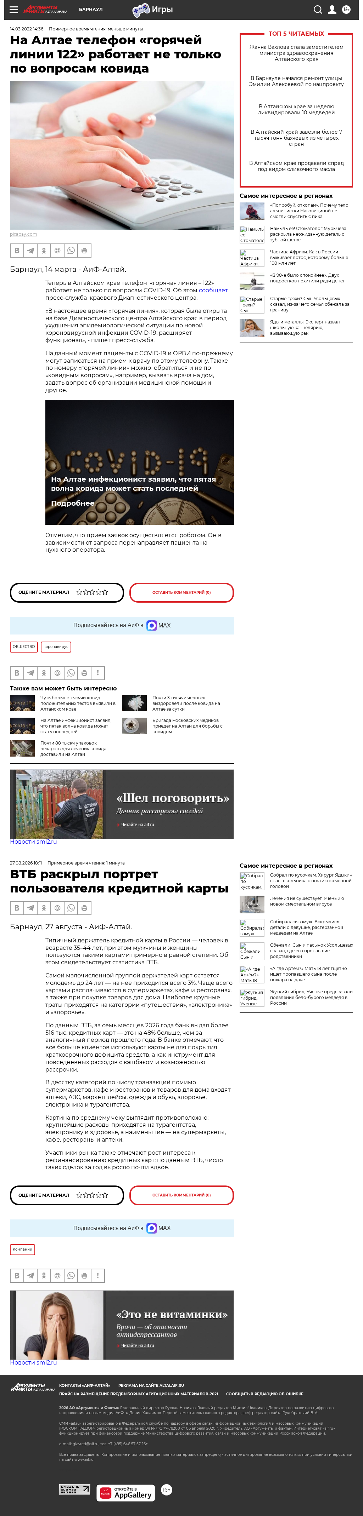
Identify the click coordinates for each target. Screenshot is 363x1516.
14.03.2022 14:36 (26, 28)
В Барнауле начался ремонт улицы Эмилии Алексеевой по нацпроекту (296, 81)
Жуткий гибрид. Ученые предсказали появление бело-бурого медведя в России (311, 997)
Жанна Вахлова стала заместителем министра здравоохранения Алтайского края (297, 53)
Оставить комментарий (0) (181, 592)
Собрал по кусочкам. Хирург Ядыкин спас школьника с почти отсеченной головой (311, 880)
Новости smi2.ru (33, 841)
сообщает (213, 290)
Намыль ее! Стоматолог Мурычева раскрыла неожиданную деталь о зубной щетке (308, 234)
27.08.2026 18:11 (26, 863)
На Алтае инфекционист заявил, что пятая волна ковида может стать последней (133, 484)
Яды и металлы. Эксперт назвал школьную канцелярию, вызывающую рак (305, 327)
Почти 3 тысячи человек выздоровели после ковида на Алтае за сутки (186, 703)
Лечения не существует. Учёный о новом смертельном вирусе (307, 901)
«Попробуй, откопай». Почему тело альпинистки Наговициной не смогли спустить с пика (309, 210)
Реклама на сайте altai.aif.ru (151, 1385)
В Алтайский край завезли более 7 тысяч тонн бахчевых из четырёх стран (296, 138)
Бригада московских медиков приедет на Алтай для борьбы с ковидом (187, 726)
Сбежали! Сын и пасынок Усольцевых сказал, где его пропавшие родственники (311, 950)
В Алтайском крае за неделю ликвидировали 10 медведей (296, 110)
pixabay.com (23, 234)
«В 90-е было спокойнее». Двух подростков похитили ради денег (307, 277)
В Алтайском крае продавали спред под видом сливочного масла (296, 166)
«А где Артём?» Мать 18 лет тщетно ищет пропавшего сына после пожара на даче (308, 974)
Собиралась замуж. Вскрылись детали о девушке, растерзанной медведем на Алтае (306, 927)
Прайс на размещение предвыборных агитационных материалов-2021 (138, 1394)
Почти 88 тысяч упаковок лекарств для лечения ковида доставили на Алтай (73, 748)
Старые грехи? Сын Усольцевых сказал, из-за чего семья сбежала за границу (310, 304)
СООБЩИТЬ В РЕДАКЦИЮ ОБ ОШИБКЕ (264, 1394)
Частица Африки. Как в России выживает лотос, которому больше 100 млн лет (309, 257)
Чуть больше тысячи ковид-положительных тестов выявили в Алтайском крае (78, 703)
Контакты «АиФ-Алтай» (84, 1385)
